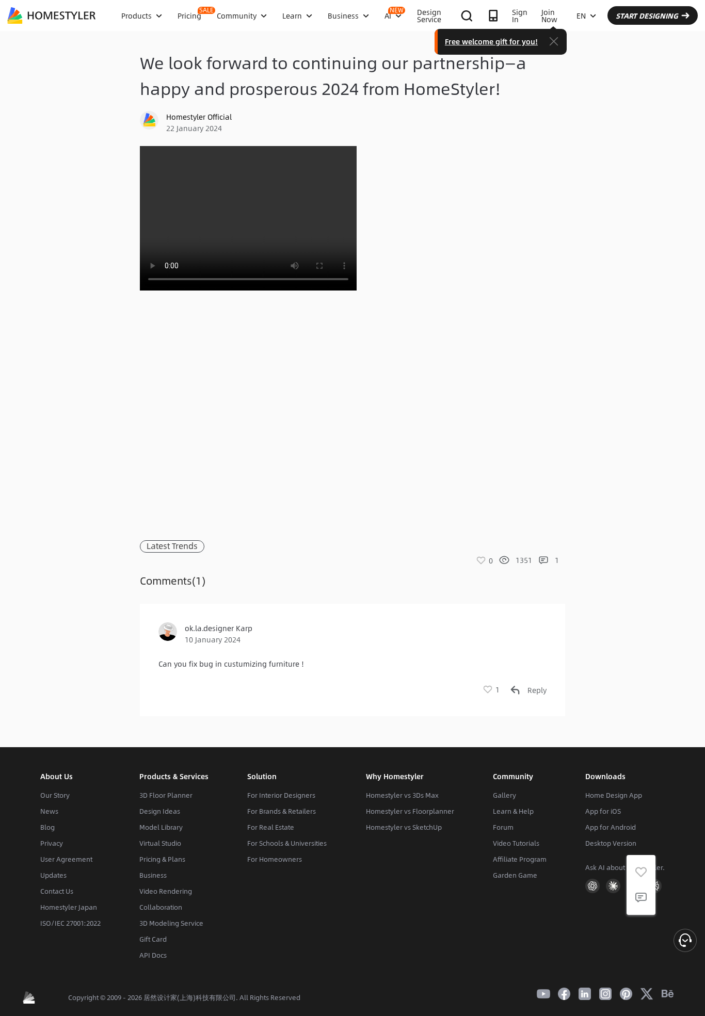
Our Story (55, 795)
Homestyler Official (199, 116)
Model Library (161, 827)
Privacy (51, 843)
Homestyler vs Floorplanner (410, 811)
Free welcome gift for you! (491, 41)
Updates (53, 875)
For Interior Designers (281, 795)
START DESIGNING (647, 15)
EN (581, 15)
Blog (47, 827)
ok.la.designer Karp (218, 628)
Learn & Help (513, 811)
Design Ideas (159, 811)
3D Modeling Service (171, 923)
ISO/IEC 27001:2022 (70, 923)
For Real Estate (270, 827)
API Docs (153, 955)
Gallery (504, 795)
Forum (503, 827)
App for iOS (603, 811)
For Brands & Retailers (281, 811)
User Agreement (66, 859)
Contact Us (56, 891)
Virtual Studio (160, 843)
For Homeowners (274, 859)
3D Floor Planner (166, 795)
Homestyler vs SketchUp (404, 827)
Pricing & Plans (162, 859)
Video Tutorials (516, 843)
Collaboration (160, 907)
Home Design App (613, 795)
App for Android (610, 827)
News (49, 811)
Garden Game (515, 875)
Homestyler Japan (68, 907)
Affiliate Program (520, 859)
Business (153, 875)
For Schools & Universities (287, 843)
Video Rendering (165, 891)
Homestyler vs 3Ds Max (402, 795)
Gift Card (153, 939)
